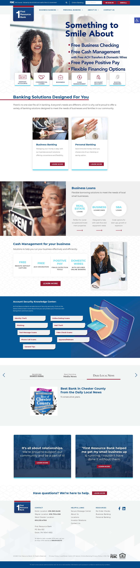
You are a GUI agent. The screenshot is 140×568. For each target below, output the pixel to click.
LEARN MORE (57, 164)
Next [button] (136, 375)
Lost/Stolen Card (66, 556)
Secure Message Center (81, 511)
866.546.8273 (57, 540)
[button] (137, 20)
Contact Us (75, 523)
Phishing (20, 325)
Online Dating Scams (61, 318)
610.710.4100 (55, 514)
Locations (75, 517)
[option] (36, 376)
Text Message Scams (28, 332)
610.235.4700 (41, 520)
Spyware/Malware (66, 340)
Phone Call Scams (28, 340)
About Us (75, 514)
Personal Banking (103, 517)
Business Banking (103, 514)
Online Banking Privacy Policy (91, 556)
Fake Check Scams (64, 332)
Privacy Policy (54, 556)
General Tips (30, 347)
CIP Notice (76, 556)
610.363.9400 (54, 511)
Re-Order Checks (103, 511)
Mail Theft (58, 325)
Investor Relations (78, 520)
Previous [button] (4, 375)
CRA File (106, 556)
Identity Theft (21, 318)
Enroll (123, 3)
